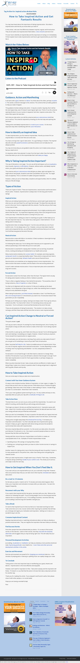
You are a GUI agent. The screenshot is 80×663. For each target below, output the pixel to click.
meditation (25, 543)
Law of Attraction (36, 126)
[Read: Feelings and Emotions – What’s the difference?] (65, 92)
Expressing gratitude (15, 545)
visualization (52, 164)
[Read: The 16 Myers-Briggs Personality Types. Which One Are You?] (65, 74)
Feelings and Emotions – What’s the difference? (72, 93)
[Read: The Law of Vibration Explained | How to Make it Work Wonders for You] (65, 120)
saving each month (11, 256)
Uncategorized (31, 14)
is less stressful (40, 32)
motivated (46, 473)
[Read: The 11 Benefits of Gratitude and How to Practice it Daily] (30, 632)
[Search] (76, 3)
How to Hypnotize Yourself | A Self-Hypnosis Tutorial (72, 85)
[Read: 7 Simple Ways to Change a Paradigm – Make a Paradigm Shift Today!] (65, 62)
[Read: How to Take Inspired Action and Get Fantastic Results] (65, 132)
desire (28, 101)
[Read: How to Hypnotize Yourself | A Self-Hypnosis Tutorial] (65, 84)
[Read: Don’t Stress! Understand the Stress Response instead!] (65, 111)
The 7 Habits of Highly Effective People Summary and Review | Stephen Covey (71, 155)
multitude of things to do (37, 395)
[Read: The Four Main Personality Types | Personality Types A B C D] (30, 645)
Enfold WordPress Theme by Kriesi (35, 658)
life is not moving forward (13, 296)
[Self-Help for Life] (9, 3)
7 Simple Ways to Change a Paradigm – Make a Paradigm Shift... (40, 606)
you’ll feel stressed (27, 293)
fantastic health (27, 258)
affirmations (24, 166)
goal (17, 101)
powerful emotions (22, 143)
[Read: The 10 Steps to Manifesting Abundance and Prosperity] (65, 142)
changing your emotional (37, 554)
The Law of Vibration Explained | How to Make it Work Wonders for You (72, 123)
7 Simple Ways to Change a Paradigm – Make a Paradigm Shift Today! (72, 65)
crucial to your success (37, 124)
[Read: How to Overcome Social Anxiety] (65, 174)
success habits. (30, 254)
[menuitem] (38, 3)
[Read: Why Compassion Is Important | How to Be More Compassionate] (65, 164)
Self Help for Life (20, 344)
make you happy (43, 155)
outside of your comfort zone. (31, 460)
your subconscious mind (43, 117)
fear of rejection (21, 283)
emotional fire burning (34, 420)
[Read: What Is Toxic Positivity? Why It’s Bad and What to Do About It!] (65, 100)
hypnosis (16, 166)
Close (67, 661)
